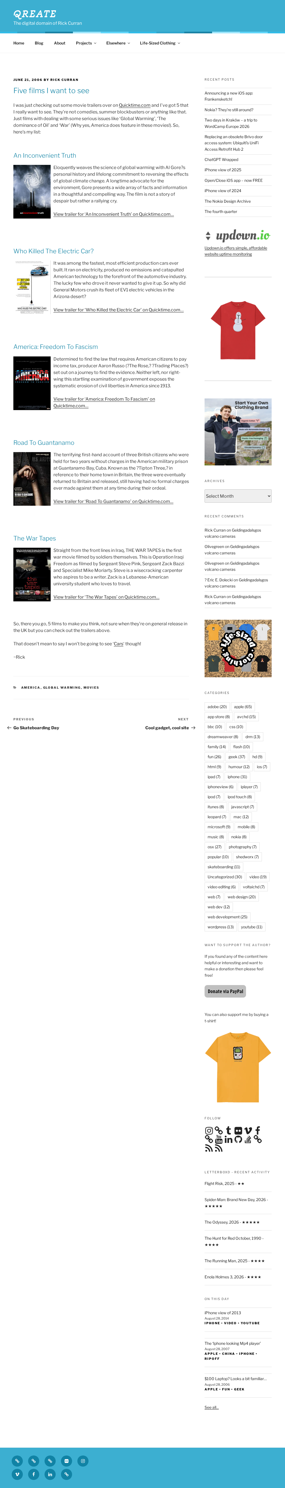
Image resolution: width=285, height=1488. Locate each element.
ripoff (212, 1359)
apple (243, 706)
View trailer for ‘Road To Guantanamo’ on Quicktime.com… (113, 501)
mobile (246, 826)
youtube (251, 926)
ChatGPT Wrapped (221, 159)
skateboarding (224, 866)
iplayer (249, 786)
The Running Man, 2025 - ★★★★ (235, 1260)
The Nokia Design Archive (228, 201)
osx (215, 846)
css (236, 726)
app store (219, 716)
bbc (215, 726)
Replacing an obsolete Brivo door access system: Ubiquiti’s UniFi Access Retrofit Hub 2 (234, 143)
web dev (219, 906)
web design (242, 896)
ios (262, 766)
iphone (237, 776)
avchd (246, 716)
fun (214, 756)
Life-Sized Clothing (158, 43)
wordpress (221, 926)
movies (91, 688)
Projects (84, 43)
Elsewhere (116, 43)
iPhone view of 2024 (223, 190)
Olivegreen (214, 546)
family (217, 746)
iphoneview (221, 786)
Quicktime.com (135, 105)
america (31, 688)
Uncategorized (225, 876)
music (216, 836)
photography (243, 846)
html (214, 766)
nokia (239, 836)
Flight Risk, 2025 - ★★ (225, 1183)
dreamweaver (223, 736)
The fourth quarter (221, 211)
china (228, 1354)
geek (237, 756)
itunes (216, 806)
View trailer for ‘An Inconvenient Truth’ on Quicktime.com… (113, 214)
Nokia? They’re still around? (229, 109)
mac (241, 816)
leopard (217, 816)
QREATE (35, 14)
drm (252, 736)
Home (18, 43)
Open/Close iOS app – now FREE (234, 180)
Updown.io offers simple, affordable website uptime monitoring (236, 250)
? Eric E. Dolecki (219, 579)
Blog (39, 43)
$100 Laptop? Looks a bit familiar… (236, 1378)
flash (241, 746)
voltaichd (254, 886)
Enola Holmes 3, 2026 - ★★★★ (233, 1276)
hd (257, 756)
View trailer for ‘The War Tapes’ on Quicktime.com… (106, 597)
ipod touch (240, 796)
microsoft (219, 826)
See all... (212, 1407)
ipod (214, 796)
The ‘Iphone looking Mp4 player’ (233, 1343)
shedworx (247, 856)
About (59, 43)
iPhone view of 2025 (223, 169)
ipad (214, 776)
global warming (62, 688)
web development (227, 916)
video (258, 876)
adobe (217, 706)
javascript (242, 806)
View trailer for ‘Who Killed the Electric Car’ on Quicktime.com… (118, 310)
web (214, 896)
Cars (118, 643)
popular (218, 856)
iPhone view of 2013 (223, 1312)
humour (239, 766)
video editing (222, 886)
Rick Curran (215, 530)
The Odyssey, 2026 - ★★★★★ (232, 1222)
